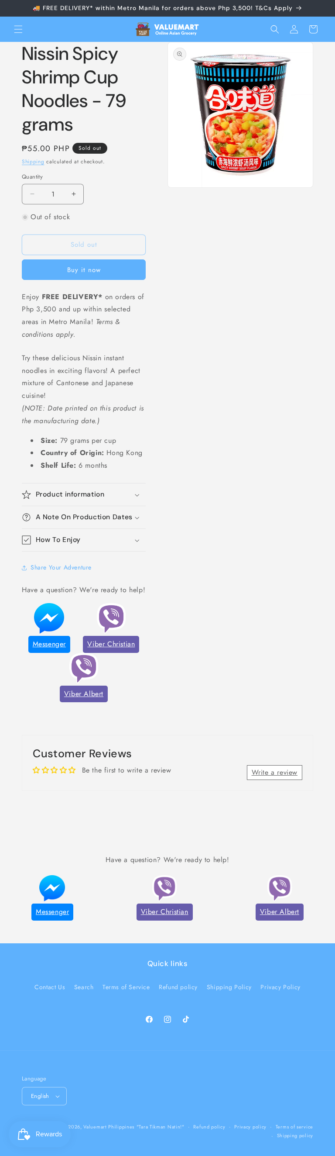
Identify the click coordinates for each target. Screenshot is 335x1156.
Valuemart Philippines (108, 1126)
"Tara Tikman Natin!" (161, 1126)
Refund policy (178, 987)
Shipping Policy (229, 987)
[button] (18, 29)
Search (84, 987)
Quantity (32, 177)
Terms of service (294, 1126)
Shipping (33, 162)
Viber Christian (111, 644)
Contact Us (49, 987)
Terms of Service (126, 987)
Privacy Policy (280, 987)
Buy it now (84, 270)
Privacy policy (250, 1126)
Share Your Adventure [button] (61, 567)
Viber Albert (83, 694)
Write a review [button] (274, 772)
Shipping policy (295, 1135)
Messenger (49, 644)
